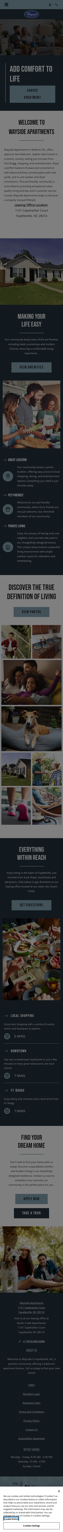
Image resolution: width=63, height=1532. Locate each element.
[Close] (59, 1491)
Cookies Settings (31, 1525)
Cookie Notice (11, 1518)
